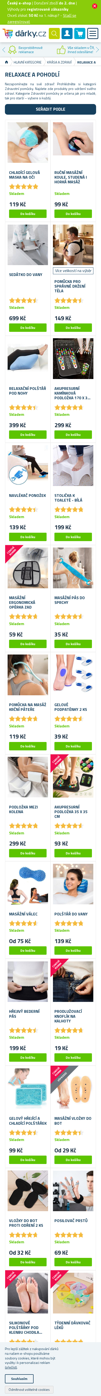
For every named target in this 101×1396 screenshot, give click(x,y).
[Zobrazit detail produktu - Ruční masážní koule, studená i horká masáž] (73, 142)
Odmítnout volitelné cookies (29, 1389)
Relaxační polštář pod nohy (27, 391)
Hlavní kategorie (27, 62)
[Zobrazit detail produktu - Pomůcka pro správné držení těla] (73, 244)
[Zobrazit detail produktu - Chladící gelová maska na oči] (27, 142)
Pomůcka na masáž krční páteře (27, 707)
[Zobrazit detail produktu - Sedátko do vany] (27, 244)
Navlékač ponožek (27, 495)
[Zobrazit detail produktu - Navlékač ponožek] (27, 465)
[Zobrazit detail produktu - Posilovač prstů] (73, 1190)
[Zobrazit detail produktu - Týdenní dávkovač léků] (73, 1293)
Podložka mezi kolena (23, 809)
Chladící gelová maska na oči (24, 175)
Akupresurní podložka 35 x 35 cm (71, 812)
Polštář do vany (71, 914)
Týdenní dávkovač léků (72, 1325)
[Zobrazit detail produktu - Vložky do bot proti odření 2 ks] (27, 1190)
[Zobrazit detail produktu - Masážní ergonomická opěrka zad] (27, 568)
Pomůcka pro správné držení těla (69, 286)
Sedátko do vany (25, 274)
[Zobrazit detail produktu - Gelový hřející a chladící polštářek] (27, 1088)
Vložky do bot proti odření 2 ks (26, 1223)
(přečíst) (11, 1367)
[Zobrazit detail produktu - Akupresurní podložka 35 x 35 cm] (73, 777)
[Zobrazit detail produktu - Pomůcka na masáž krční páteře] (27, 675)
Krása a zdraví (59, 62)
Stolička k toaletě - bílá (68, 498)
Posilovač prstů (71, 1220)
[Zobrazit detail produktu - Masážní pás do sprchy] (73, 568)
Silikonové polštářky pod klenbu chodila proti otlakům (24, 1328)
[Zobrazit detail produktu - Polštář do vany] (73, 884)
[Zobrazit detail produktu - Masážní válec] (27, 884)
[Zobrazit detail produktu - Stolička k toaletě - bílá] (73, 465)
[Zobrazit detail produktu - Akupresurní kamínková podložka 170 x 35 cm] (73, 358)
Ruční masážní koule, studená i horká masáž (70, 177)
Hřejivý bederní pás (24, 1013)
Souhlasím (19, 1378)
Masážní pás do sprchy (69, 600)
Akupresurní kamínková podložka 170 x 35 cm (72, 393)
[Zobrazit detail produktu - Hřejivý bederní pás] (27, 981)
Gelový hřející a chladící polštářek (28, 1120)
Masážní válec (23, 914)
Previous (3, 49)
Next (97, 49)
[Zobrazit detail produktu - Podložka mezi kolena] (27, 777)
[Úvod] (6, 62)
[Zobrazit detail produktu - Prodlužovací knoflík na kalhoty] (73, 981)
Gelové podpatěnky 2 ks (70, 707)
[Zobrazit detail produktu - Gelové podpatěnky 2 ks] (73, 675)
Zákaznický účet (67, 37)
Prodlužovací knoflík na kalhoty (68, 1016)
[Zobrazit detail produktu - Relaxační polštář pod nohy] (27, 358)
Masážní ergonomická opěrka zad (22, 602)
